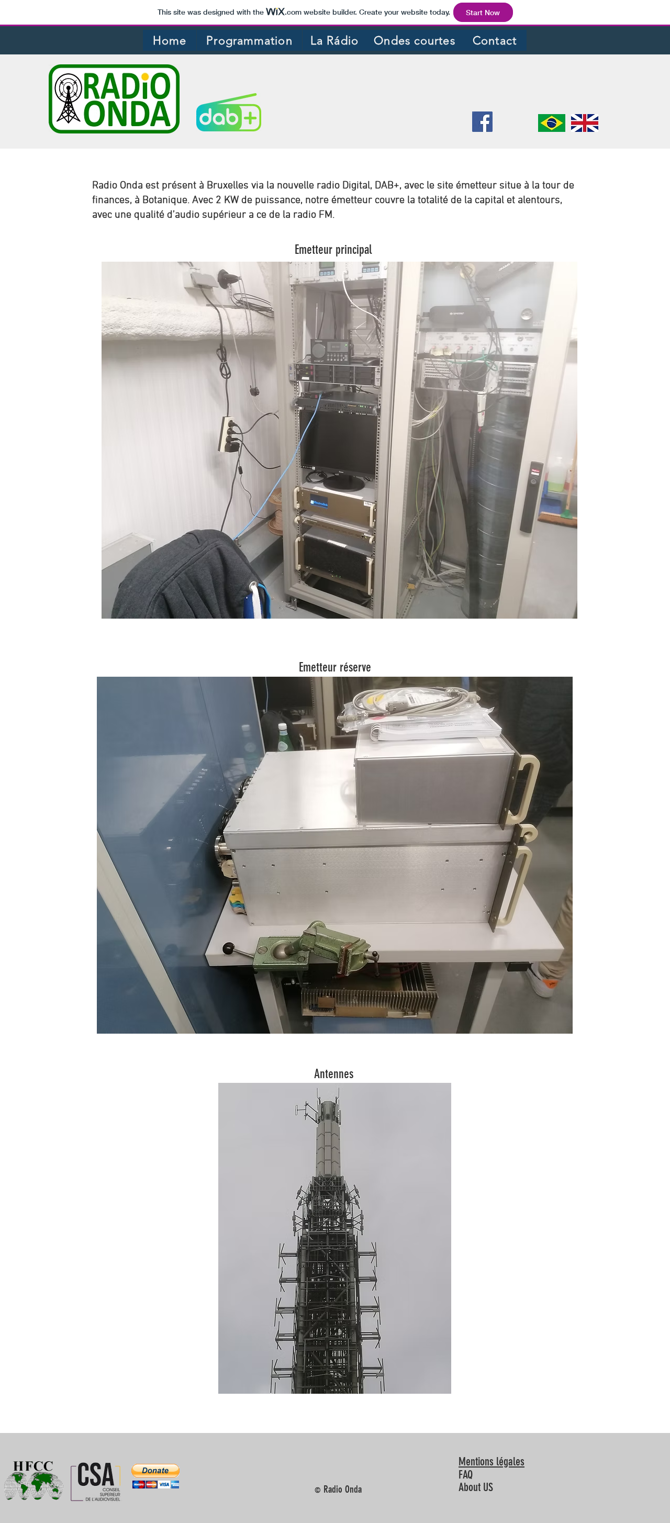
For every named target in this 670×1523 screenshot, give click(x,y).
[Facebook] (482, 121)
